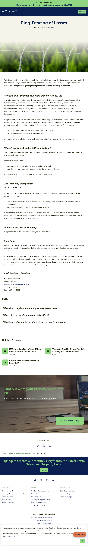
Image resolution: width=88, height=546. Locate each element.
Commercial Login (66, 497)
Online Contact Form (44, 524)
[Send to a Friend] (49, 445)
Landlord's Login (65, 494)
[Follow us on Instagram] (41, 480)
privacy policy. (11, 536)
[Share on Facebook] (38, 445)
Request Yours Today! (69, 420)
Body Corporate (7, 497)
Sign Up (44, 470)
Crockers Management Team (40, 491)
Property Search (7, 491)
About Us (34, 494)
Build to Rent (6, 500)
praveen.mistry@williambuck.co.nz (17, 284)
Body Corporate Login (67, 491)
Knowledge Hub (36, 497)
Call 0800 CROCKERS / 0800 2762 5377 (44, 518)
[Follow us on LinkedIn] (47, 480)
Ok (83, 541)
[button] (44, 308)
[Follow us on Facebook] (35, 480)
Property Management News (40, 500)
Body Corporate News (38, 502)
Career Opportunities (38, 505)
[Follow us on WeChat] (52, 480)
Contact (82, 12)
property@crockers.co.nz (44, 521)
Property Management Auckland (13, 494)
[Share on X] (44, 445)
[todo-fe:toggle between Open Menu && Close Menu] (2, 11)
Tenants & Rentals (8, 502)
